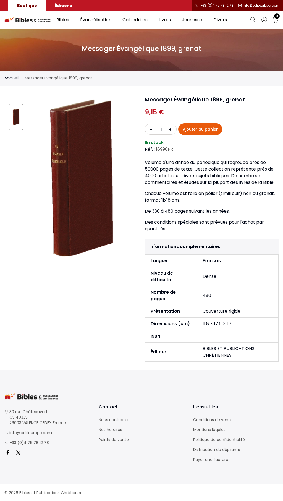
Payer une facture (210, 459)
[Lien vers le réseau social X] (18, 452)
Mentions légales (209, 429)
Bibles (62, 20)
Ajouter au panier (200, 129)
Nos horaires (110, 429)
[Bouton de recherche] (253, 20)
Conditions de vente (212, 419)
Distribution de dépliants (216, 449)
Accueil (11, 78)
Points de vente (114, 439)
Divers (220, 20)
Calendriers (135, 20)
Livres (165, 20)
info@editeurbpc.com (261, 5)
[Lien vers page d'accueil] (27, 20)
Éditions (63, 5)
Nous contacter (114, 419)
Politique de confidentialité (219, 439)
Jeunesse (192, 20)
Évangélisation (95, 20)
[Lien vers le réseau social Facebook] (7, 452)
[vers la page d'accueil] (47, 396)
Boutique (27, 5)
